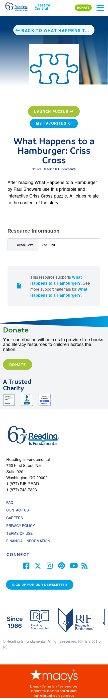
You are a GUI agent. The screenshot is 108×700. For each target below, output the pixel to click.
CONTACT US (19, 509)
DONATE (83, 8)
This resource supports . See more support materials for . (60, 286)
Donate (17, 364)
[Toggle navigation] (100, 7)
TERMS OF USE (22, 533)
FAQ (9, 502)
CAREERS (14, 517)
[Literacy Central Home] (42, 6)
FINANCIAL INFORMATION (28, 540)
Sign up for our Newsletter (39, 584)
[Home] (19, 6)
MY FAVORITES (52, 123)
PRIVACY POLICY (20, 525)
